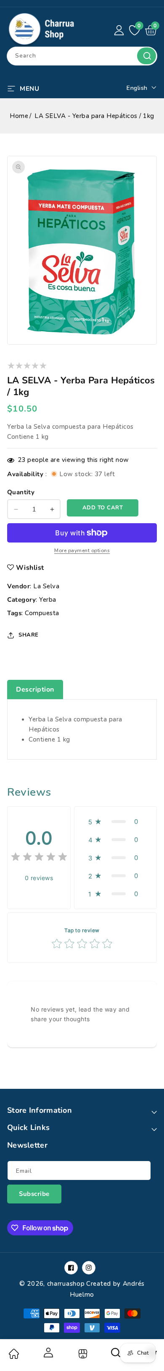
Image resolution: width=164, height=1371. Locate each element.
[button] (23, 87)
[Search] (116, 1355)
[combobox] (82, 56)
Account (47, 1352)
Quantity (20, 492)
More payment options (82, 550)
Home (19, 116)
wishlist (30, 568)
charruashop (66, 1283)
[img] (39, 858)
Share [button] (29, 635)
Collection (82, 1353)
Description (35, 689)
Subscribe (34, 1194)
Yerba (47, 599)
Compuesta (42, 613)
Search (146, 55)
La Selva (46, 586)
